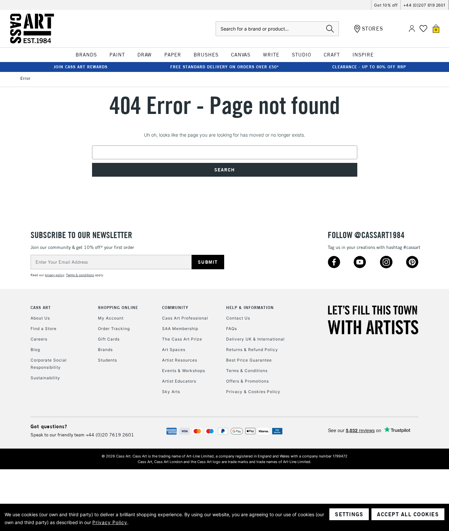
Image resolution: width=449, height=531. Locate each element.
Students (107, 360)
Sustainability (45, 377)
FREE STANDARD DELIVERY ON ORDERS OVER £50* (224, 67)
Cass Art (41, 307)
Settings (349, 514)
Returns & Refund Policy (252, 349)
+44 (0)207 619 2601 (424, 5)
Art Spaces (173, 349)
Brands (105, 349)
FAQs (231, 328)
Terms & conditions (80, 275)
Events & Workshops (183, 370)
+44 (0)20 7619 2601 (110, 435)
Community (175, 307)
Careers (39, 339)
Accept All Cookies (408, 514)
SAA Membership (180, 328)
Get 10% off (385, 5)
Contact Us (238, 318)
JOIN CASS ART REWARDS (80, 67)
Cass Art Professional (185, 318)
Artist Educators (179, 381)
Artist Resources (179, 360)
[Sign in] (412, 28)
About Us (40, 318)
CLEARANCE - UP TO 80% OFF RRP (369, 67)
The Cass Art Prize (182, 339)
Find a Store (44, 328)
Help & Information (250, 307)
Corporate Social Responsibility (49, 364)
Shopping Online (118, 307)
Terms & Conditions (247, 370)
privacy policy (54, 275)
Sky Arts (171, 391)
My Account (111, 318)
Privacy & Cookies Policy (253, 391)
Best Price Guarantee (249, 360)
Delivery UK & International (255, 339)
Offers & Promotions (247, 381)
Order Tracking (114, 328)
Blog (35, 349)
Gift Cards (109, 339)
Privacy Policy (109, 522)
